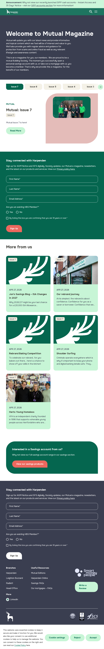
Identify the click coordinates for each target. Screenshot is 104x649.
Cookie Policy (20, 645)
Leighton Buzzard (14, 578)
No (21, 212)
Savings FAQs (37, 583)
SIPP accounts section (42, 5)
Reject (77, 637)
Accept (93, 637)
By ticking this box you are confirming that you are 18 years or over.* (38, 218)
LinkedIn (14, 599)
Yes (11, 212)
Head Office (12, 588)
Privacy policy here (66, 498)
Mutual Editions (38, 573)
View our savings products (29, 464)
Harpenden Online (39, 578)
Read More (15, 130)
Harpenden (11, 573)
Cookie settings (57, 637)
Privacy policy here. (66, 169)
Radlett (9, 583)
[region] (52, 637)
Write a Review (82, 587)
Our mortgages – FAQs (41, 588)
